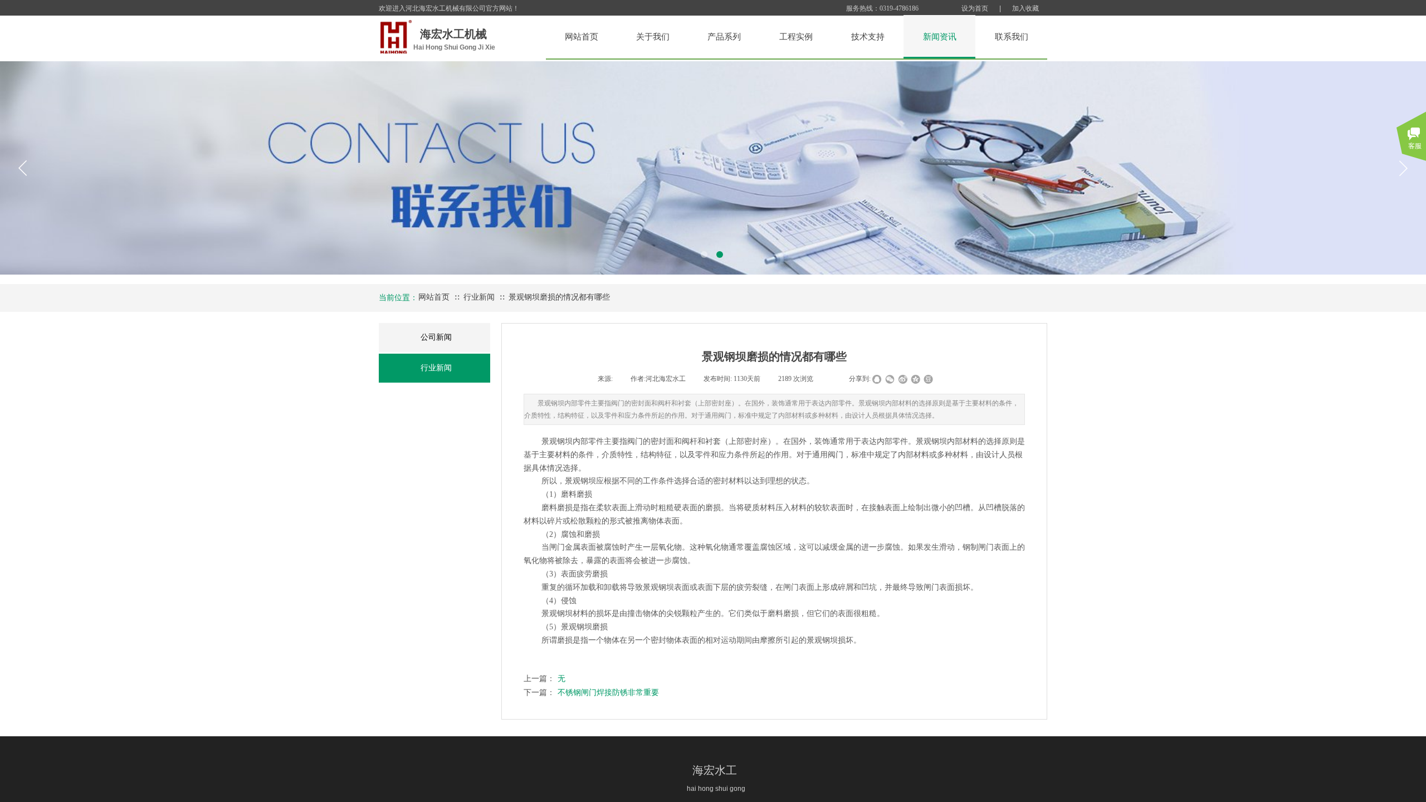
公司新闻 (436, 337)
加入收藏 (1025, 8)
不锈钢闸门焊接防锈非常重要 (591, 692)
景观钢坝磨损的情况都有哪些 (559, 297)
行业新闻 (479, 297)
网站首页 (434, 297)
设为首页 (974, 8)
